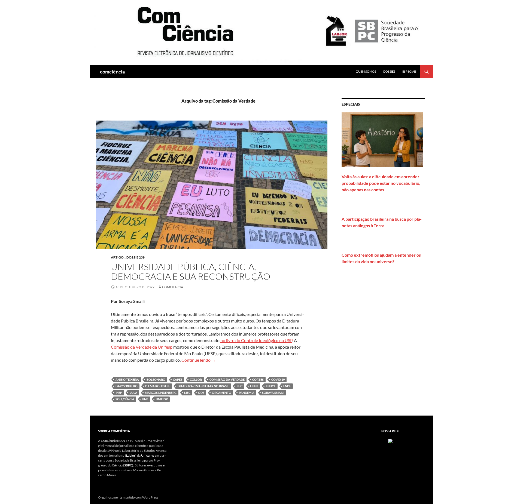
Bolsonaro (156, 379)
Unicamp (147, 455)
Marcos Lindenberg (161, 392)
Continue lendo (198, 359)
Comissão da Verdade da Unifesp (141, 346)
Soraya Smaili (273, 392)
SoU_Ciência (124, 399)
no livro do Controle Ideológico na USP (256, 340)
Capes (177, 379)
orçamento (221, 392)
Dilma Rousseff (157, 386)
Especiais (409, 71)
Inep (118, 392)
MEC (187, 392)
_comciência (111, 72)
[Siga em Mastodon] (390, 441)
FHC (239, 386)
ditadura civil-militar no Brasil (203, 386)
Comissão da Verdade (227, 379)
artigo (117, 257)
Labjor (130, 455)
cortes (258, 379)
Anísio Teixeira (127, 379)
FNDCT (271, 386)
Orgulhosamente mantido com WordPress (128, 497)
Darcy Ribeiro (126, 386)
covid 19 (278, 379)
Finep (254, 386)
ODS (201, 392)
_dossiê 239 (135, 257)
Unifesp (162, 399)
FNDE (287, 386)
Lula (133, 392)
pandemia (246, 392)
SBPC (128, 465)
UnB (145, 399)
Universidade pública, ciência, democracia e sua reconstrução (190, 271)
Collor (196, 379)
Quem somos (366, 71)
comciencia (172, 287)
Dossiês (389, 71)
